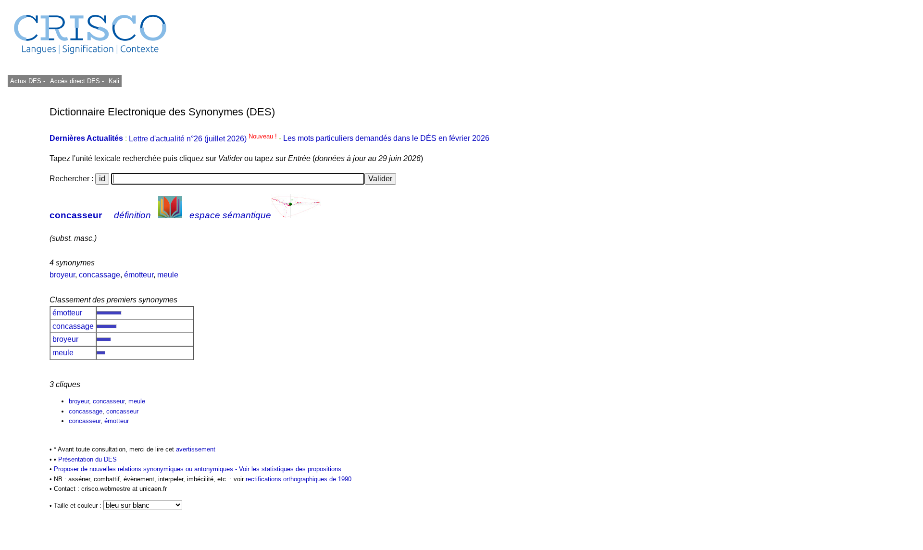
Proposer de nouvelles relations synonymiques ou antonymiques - (146, 469)
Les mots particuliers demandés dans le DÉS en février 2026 (386, 139)
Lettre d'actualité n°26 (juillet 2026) (204, 139)
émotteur (138, 275)
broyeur (62, 275)
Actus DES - (27, 81)
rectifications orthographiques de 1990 (298, 479)
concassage (99, 275)
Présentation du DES (87, 459)
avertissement (195, 449)
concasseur (76, 215)
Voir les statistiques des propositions (290, 469)
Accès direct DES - (77, 81)
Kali (114, 81)
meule (167, 275)
